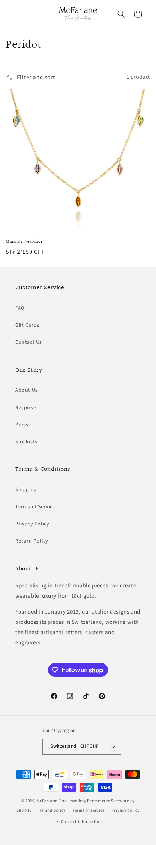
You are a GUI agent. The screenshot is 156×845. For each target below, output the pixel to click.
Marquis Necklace (24, 242)
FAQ (20, 308)
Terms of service (89, 810)
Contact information (81, 821)
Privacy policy (126, 810)
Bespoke (25, 407)
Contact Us (28, 342)
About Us (26, 390)
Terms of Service (35, 507)
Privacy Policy (32, 524)
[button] (15, 14)
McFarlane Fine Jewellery (61, 801)
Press (21, 425)
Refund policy (52, 810)
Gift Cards (27, 325)
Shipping (26, 490)
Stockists (26, 442)
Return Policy (31, 541)
